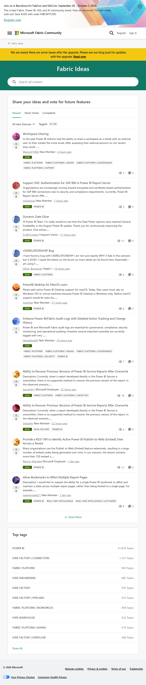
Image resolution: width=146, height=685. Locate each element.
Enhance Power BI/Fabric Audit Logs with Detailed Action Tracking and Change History (74, 320)
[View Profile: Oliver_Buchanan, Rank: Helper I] (16, 253)
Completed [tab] (48, 113)
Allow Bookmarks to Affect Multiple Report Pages (55, 477)
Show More (75, 517)
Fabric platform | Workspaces (32, 607)
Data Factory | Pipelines (28, 598)
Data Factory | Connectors (30, 558)
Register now (12, 20)
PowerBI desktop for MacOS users (45, 284)
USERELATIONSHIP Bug (38, 250)
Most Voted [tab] (32, 113)
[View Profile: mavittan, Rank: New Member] (16, 287)
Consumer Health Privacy (52, 677)
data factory (21, 588)
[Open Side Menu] (10, 33)
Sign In (133, 33)
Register (121, 33)
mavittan (28, 302)
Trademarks (136, 668)
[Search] (111, 33)
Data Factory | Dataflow (29, 637)
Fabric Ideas (17, 43)
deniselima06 (30, 340)
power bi (18, 548)
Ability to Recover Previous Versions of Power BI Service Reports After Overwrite (75, 371)
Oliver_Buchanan (32, 268)
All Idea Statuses (21, 124)
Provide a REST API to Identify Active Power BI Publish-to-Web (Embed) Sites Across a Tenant (73, 441)
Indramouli (29, 200)
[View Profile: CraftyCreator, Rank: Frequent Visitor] (16, 219)
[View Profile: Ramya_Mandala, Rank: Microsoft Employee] (16, 442)
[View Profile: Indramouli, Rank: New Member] (16, 185)
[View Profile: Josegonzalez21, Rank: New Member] (16, 480)
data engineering (24, 578)
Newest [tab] (16, 113)
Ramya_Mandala (32, 461)
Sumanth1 (29, 389)
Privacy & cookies (97, 668)
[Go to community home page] (38, 33)
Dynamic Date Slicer (36, 216)
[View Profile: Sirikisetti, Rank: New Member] (16, 408)
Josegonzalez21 (32, 495)
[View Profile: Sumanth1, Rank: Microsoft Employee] (16, 374)
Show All (17, 648)
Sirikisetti (28, 423)
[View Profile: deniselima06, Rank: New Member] (16, 321)
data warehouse (23, 617)
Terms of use (118, 668)
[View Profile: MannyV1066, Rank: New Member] (16, 136)
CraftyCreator (31, 234)
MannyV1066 (31, 152)
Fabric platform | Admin (29, 627)
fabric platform (23, 568)
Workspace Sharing (35, 134)
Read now (79, 56)
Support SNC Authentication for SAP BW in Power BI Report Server (67, 183)
